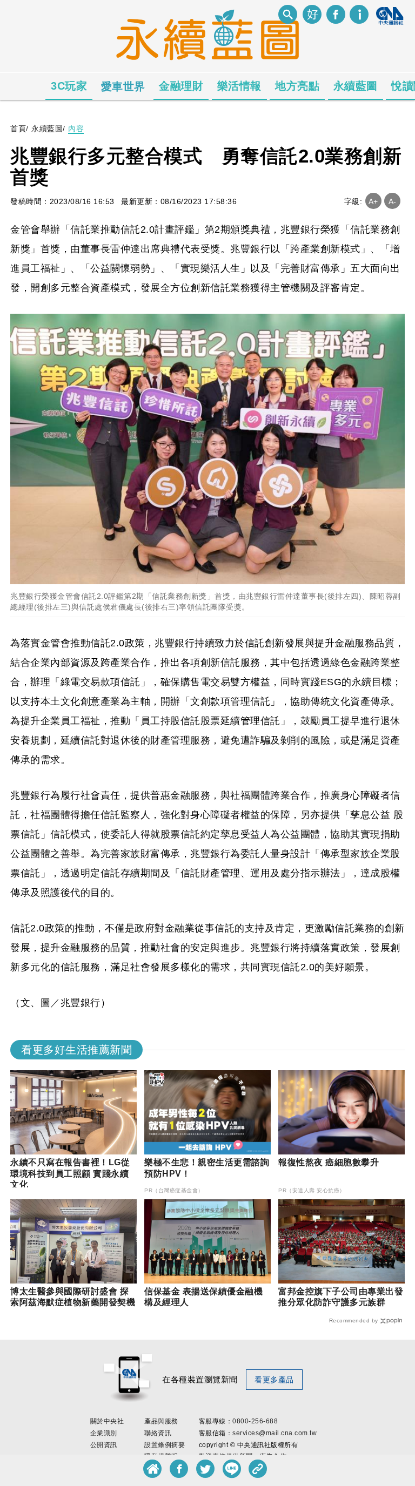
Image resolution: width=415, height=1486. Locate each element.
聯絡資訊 (157, 1433)
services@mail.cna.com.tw (274, 1433)
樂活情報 (239, 86)
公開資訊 (103, 1445)
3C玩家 (69, 86)
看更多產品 (274, 1379)
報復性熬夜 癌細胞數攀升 (328, 1162)
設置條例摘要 (164, 1445)
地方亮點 (297, 86)
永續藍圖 (355, 86)
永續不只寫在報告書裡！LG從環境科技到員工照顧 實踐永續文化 (70, 1174)
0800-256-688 (255, 1421)
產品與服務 (161, 1421)
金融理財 (181, 86)
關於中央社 (107, 1421)
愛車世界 (123, 86)
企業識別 (103, 1433)
